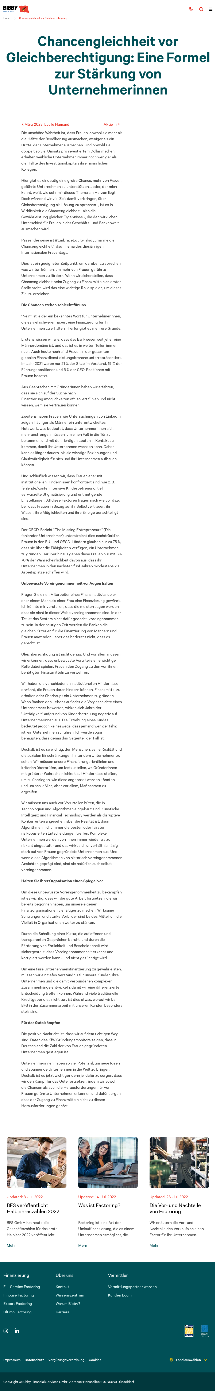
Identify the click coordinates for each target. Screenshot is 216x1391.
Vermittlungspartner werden (132, 1286)
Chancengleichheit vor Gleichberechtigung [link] (43, 18)
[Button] (201, 9)
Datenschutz (34, 1359)
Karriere (63, 1311)
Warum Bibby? (68, 1303)
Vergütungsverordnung (66, 1359)
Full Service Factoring (21, 1286)
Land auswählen (188, 1359)
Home (6, 18)
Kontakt (62, 1286)
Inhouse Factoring (18, 1295)
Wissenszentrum (70, 1295)
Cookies (95, 1359)
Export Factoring (17, 1303)
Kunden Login (120, 1295)
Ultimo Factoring (17, 1311)
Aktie (108, 124)
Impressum (11, 1359)
